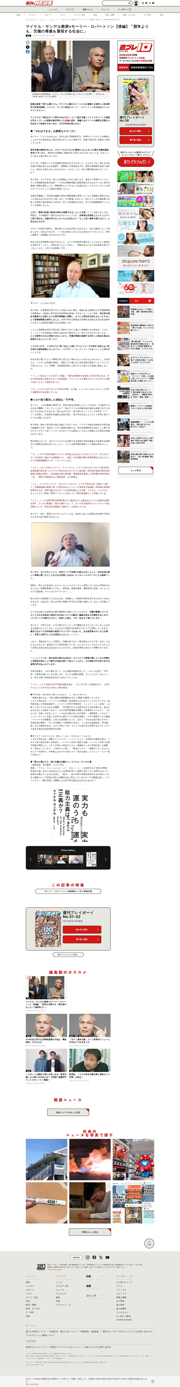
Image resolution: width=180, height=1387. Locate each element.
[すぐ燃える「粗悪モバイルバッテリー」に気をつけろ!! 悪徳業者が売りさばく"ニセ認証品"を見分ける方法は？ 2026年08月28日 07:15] (90, 1159)
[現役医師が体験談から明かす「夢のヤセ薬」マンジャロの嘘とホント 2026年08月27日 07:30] (46, 1203)
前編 (67, 120)
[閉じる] (152, 1381)
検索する (129, 3)
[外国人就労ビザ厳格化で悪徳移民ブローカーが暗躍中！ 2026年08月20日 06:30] (133, 1203)
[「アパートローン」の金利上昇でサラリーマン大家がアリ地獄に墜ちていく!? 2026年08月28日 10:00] (46, 1159)
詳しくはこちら (32, 1384)
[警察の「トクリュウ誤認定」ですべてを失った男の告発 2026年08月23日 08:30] (90, 1203)
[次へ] (106, 859)
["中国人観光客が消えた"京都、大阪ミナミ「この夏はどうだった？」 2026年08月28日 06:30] (133, 1159)
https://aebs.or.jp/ (54, 1269)
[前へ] (30, 859)
